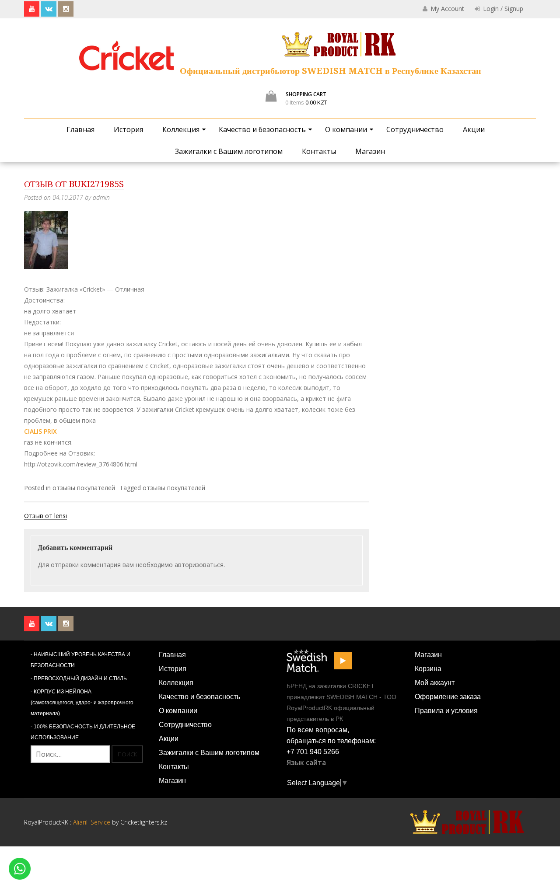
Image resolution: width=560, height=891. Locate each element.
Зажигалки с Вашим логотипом (229, 151)
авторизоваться (199, 564)
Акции (474, 129)
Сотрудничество (415, 129)
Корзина (428, 668)
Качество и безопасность (262, 129)
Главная (80, 129)
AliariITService (92, 822)
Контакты (319, 151)
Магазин (370, 151)
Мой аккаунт (435, 682)
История (128, 129)
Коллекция (181, 129)
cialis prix (40, 431)
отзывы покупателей (83, 488)
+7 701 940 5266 (313, 751)
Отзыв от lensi (45, 516)
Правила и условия (446, 710)
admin (101, 197)
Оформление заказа (448, 696)
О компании (346, 129)
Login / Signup (502, 8)
